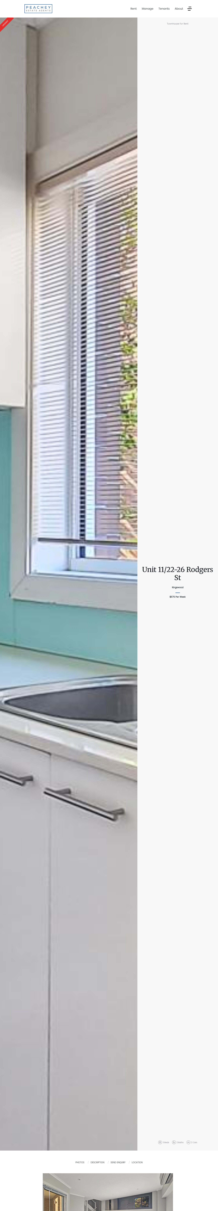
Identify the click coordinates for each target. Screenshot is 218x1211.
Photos (79, 1162)
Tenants (164, 9)
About (179, 9)
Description (97, 1162)
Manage (147, 9)
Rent (133, 9)
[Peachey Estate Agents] (38, 8)
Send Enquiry (118, 1162)
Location (137, 1162)
